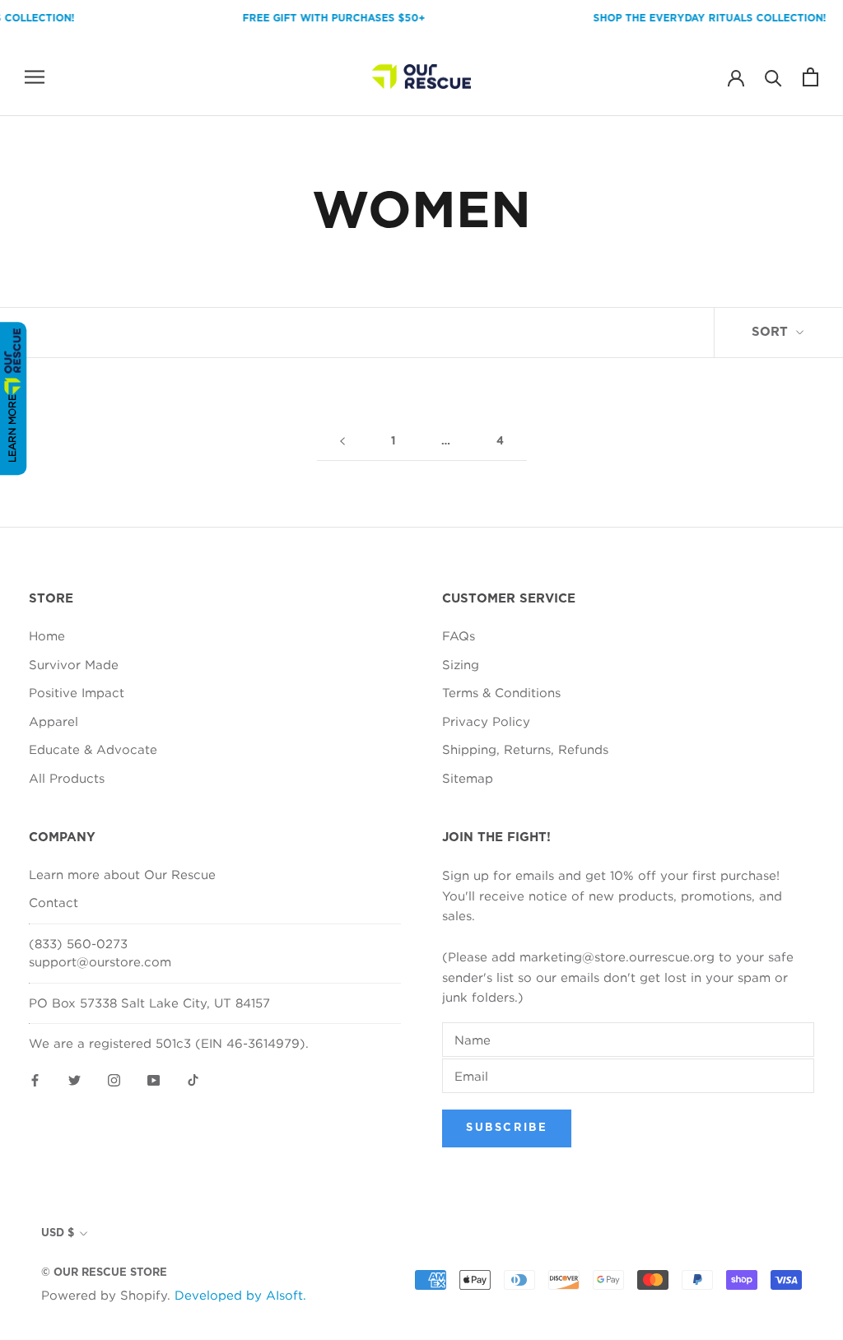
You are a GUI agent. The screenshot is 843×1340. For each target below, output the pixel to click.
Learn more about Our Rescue (122, 874)
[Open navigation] (34, 76)
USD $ (57, 1233)
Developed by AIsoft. (240, 1294)
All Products (67, 777)
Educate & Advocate (93, 749)
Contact (53, 902)
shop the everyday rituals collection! (698, 18)
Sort (772, 332)
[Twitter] (74, 1079)
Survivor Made (74, 664)
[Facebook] (35, 1079)
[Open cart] (810, 76)
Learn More (12, 428)
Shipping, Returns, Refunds (525, 749)
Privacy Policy (486, 721)
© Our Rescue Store (104, 1273)
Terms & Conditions (501, 692)
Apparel (53, 721)
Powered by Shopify (104, 1294)
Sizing (460, 664)
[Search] (773, 77)
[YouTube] (153, 1079)
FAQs (458, 635)
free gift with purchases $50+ (322, 18)
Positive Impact (76, 692)
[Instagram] (114, 1079)
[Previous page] (342, 442)
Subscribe (506, 1128)
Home (47, 635)
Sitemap (467, 777)
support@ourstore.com (100, 961)
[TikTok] (193, 1079)
